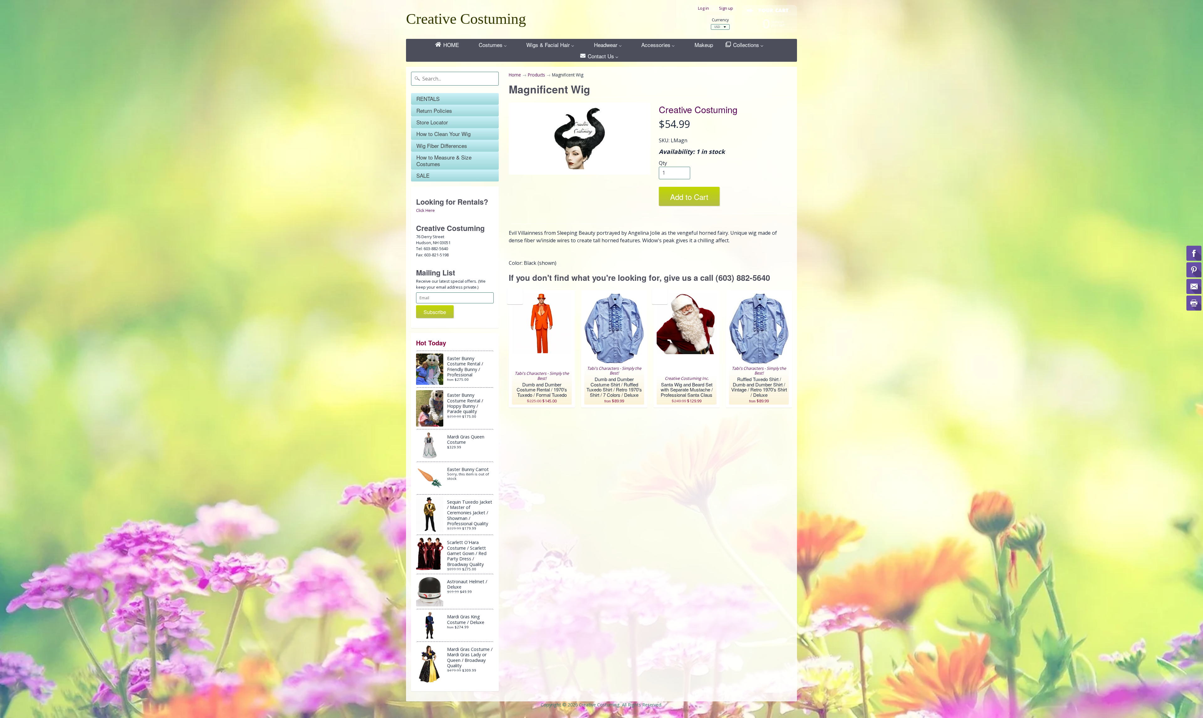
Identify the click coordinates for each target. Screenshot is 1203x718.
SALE (423, 175)
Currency (720, 20)
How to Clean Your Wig (443, 134)
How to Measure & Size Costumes (443, 160)
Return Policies (434, 110)
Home (515, 75)
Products (536, 75)
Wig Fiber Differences (441, 145)
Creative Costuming (466, 18)
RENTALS (428, 98)
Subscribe (435, 312)
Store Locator (432, 122)
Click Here (425, 210)
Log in (703, 8)
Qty (663, 163)
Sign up (726, 8)
